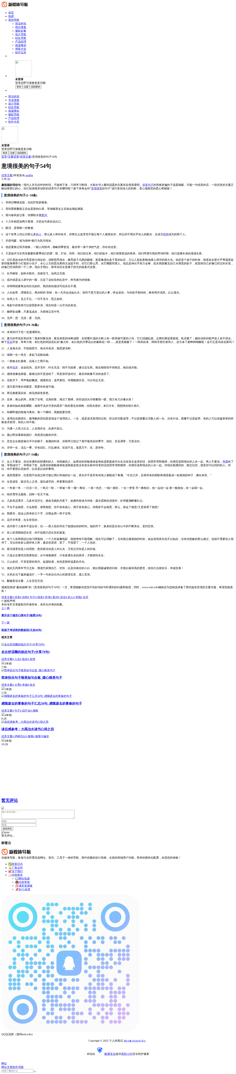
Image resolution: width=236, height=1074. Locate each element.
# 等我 (77, 597)
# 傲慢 (29, 736)
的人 (38, 234)
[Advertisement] (105, 770)
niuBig (29, 175)
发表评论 (7, 828)
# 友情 (31, 659)
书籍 (20, 1067)
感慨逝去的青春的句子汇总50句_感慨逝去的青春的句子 (41, 703)
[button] (125, 72)
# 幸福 (24, 684)
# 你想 (24, 597)
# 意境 (46, 597)
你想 (166, 234)
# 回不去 (25, 710)
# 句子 (31, 597)
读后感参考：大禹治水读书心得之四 (27, 729)
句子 (150, 184)
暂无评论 (9, 800)
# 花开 (84, 597)
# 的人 (69, 597)
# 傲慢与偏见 (41, 736)
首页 (4, 156)
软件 (15, 1067)
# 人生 (16, 659)
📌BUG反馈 (22, 889)
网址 (4, 1067)
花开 (15, 367)
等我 (225, 461)
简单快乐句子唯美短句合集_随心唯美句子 (31, 677)
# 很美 (39, 597)
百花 (9, 342)
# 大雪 (16, 684)
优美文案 (25, 156)
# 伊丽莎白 (19, 736)
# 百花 (62, 597)
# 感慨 (34, 710)
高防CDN (127, 1053)
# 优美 (16, 597)
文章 (9, 1067)
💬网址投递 (22, 878)
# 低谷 (24, 659)
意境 (94, 188)
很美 (99, 188)
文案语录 (13, 156)
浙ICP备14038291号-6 (134, 1041)
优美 (145, 184)
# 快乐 (31, 684)
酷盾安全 (110, 1053)
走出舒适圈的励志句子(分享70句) (25, 652)
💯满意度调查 (23, 885)
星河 (44, 215)
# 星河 (54, 597)
